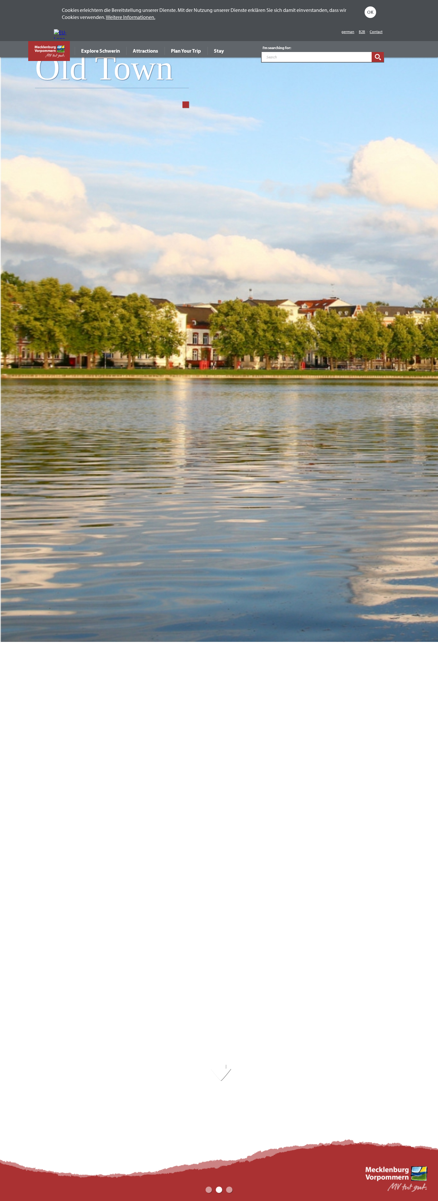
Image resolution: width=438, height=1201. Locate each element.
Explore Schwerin (100, 51)
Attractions (145, 51)
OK (370, 12)
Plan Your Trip (186, 51)
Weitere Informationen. (130, 17)
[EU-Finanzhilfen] (62, 34)
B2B (362, 31)
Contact (376, 31)
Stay (219, 51)
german (347, 31)
